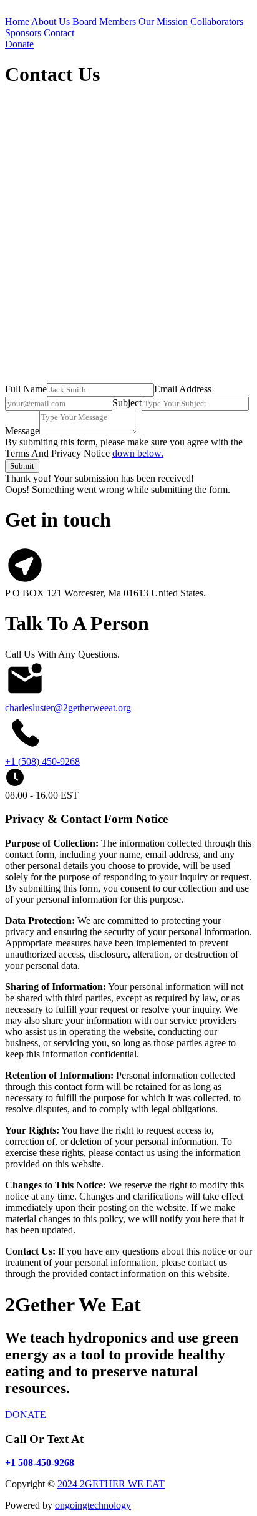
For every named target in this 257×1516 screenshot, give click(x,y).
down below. (137, 453)
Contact (59, 32)
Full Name (26, 389)
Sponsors (23, 32)
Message (22, 430)
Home (17, 21)
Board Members (104, 21)
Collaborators (216, 21)
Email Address (182, 389)
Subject (127, 402)
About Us (50, 21)
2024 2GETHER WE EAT (111, 1484)
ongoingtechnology (93, 1505)
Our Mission (163, 21)
